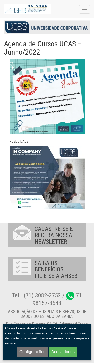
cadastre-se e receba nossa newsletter (54, 235)
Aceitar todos (63, 352)
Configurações (32, 352)
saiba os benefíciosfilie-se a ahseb (56, 269)
